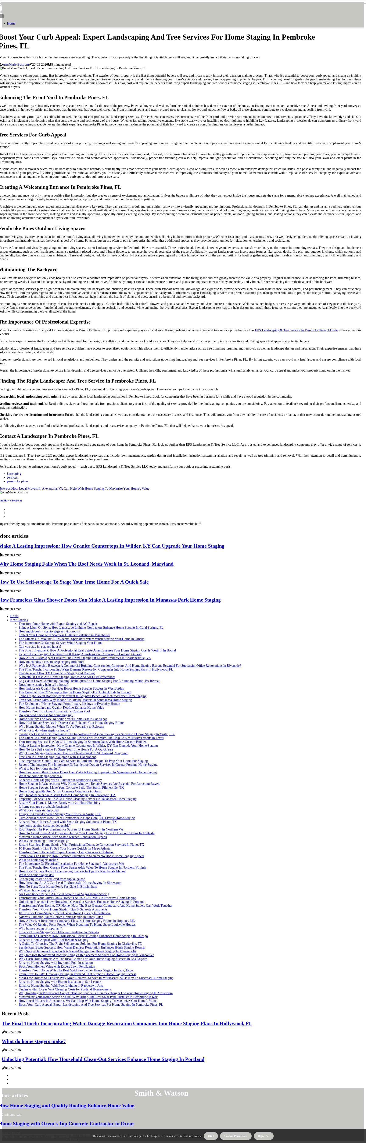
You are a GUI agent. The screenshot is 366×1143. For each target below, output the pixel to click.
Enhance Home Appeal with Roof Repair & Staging (53, 940)
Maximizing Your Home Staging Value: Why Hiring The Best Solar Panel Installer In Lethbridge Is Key (88, 997)
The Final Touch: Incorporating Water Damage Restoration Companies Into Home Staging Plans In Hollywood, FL (96, 669)
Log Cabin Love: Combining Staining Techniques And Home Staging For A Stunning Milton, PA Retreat (89, 681)
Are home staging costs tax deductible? (45, 825)
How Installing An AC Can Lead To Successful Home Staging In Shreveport (70, 882)
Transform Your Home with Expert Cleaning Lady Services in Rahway (66, 852)
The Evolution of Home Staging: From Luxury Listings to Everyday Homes (69, 703)
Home (11, 23)
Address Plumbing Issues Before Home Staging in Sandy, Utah (61, 917)
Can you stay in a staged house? (40, 646)
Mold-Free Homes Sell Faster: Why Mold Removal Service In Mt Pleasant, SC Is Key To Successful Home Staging (96, 978)
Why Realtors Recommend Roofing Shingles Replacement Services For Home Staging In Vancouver (86, 955)
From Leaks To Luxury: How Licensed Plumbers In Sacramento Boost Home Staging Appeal (81, 856)
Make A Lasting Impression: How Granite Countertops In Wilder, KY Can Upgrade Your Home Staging (88, 745)
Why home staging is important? (40, 928)
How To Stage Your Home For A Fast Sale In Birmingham (58, 886)
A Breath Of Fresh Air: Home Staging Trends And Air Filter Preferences (67, 677)
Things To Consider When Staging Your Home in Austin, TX (60, 814)
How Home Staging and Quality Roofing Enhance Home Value (61, 707)
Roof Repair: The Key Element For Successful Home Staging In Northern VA (71, 829)
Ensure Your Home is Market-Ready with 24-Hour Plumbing (59, 802)
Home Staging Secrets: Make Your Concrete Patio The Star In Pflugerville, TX (71, 787)
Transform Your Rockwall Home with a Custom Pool (54, 711)
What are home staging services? (40, 776)
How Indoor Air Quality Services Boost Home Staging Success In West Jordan (71, 688)
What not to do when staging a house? (44, 730)
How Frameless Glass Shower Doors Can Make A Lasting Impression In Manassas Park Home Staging (88, 772)
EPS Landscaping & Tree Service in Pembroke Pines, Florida (296, 330)
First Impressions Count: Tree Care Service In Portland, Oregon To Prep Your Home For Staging (83, 761)
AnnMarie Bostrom (16, 64)
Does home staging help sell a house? (44, 684)
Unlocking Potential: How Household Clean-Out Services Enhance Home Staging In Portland (81, 901)
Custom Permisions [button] (235, 1135)
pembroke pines (17, 481)
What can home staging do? (37, 890)
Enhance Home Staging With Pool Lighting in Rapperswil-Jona (61, 985)
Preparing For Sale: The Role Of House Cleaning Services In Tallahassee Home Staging (78, 799)
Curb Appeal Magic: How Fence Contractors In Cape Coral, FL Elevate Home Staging (77, 818)
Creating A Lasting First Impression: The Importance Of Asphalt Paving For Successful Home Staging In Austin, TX (97, 734)
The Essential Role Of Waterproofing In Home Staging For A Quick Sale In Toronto (75, 692)
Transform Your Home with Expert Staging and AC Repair (58, 623)
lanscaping (14, 473)
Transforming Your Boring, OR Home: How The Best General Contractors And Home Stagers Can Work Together (95, 905)
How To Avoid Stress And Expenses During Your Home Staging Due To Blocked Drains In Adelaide (86, 833)
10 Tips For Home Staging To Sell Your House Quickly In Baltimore (65, 913)
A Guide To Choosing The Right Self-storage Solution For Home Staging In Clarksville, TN (80, 943)
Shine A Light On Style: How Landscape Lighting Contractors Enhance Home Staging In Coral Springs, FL (91, 627)
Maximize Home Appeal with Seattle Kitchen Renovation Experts (63, 837)
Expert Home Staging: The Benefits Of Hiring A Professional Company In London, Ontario (80, 654)
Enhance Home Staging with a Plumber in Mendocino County (60, 780)
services (12, 477)
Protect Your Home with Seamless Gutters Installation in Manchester (64, 635)
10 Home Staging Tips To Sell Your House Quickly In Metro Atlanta (64, 848)
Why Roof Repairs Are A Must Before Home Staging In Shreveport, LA (67, 795)
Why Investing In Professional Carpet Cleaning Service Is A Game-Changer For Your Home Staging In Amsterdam (96, 993)
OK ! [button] (211, 1135)
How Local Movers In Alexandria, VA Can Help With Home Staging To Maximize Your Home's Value (88, 1001)
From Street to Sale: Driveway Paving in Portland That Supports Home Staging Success (77, 974)
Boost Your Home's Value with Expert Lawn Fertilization (57, 966)
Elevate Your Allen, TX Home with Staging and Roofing (57, 673)
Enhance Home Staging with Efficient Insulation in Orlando (59, 932)
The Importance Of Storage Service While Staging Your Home (60, 642)
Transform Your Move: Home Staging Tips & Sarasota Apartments (63, 909)
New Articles (19, 620)
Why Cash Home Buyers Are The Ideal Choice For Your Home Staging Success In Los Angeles (83, 959)
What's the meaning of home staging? (44, 841)
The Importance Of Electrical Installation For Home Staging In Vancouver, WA (71, 863)
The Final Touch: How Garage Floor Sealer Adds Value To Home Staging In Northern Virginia (82, 867)
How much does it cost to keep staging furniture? (51, 662)
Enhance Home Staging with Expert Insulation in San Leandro (60, 981)
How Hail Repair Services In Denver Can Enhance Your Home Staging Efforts (71, 722)
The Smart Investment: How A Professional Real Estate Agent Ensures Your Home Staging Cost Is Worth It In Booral (97, 650)
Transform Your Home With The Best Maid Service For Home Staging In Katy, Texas (76, 970)
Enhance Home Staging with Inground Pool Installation (56, 962)
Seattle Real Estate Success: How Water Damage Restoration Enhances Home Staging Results (82, 947)
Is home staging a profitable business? (44, 806)
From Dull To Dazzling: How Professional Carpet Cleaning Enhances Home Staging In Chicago (83, 936)
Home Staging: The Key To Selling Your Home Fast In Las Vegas (63, 719)
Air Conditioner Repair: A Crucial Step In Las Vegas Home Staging (64, 894)
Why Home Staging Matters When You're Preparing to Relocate (61, 726)
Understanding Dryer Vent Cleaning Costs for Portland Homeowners (65, 989)
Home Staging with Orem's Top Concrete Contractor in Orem (60, 791)
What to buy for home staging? (39, 768)
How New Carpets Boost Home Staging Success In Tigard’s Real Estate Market (72, 871)
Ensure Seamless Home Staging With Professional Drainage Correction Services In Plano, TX (81, 844)
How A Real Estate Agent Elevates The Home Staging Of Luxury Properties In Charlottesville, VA (85, 658)
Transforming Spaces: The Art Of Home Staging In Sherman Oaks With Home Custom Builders (83, 742)
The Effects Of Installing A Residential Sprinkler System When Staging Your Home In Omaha (81, 639)
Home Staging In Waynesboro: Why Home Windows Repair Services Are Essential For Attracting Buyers (89, 783)
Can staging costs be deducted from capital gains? (52, 879)
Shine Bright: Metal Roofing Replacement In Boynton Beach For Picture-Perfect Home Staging (83, 696)
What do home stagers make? (38, 860)
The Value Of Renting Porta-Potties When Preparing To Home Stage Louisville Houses (77, 924)
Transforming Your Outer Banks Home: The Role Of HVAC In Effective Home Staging (77, 898)
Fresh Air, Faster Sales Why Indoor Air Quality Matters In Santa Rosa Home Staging (75, 700)
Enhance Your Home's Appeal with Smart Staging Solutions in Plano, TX (68, 822)
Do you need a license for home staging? (46, 715)
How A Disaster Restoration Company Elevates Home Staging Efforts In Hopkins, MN (77, 921)
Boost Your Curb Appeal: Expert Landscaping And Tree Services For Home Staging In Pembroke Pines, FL (91, 1004)
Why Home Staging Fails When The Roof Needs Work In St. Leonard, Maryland (73, 753)
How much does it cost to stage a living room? (49, 631)
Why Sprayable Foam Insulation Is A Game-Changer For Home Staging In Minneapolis (77, 951)
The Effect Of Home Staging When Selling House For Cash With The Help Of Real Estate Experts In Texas (91, 738)
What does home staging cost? (39, 810)
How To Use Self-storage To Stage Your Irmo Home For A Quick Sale (66, 749)
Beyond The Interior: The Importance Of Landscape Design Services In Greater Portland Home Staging (88, 764)
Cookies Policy (192, 1135)
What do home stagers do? (36, 875)
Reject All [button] (263, 1135)
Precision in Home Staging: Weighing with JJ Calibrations (57, 757)
